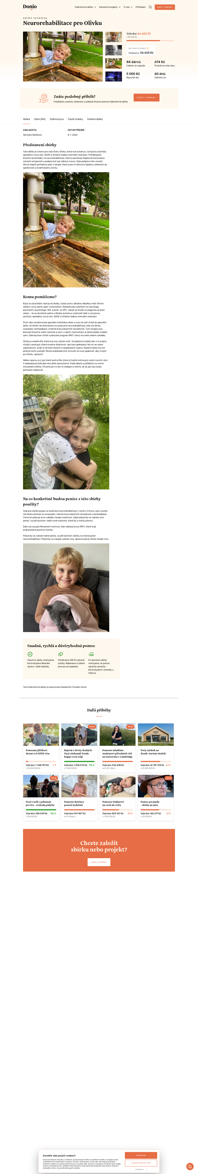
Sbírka (26, 119)
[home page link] (30, 7)
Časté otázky (75, 119)
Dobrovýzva (57, 119)
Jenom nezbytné (141, 1163)
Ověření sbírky (95, 119)
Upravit (139, 1169)
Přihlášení (141, 7)
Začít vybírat (165, 7)
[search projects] (150, 7)
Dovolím (141, 1155)
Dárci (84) (40, 119)
